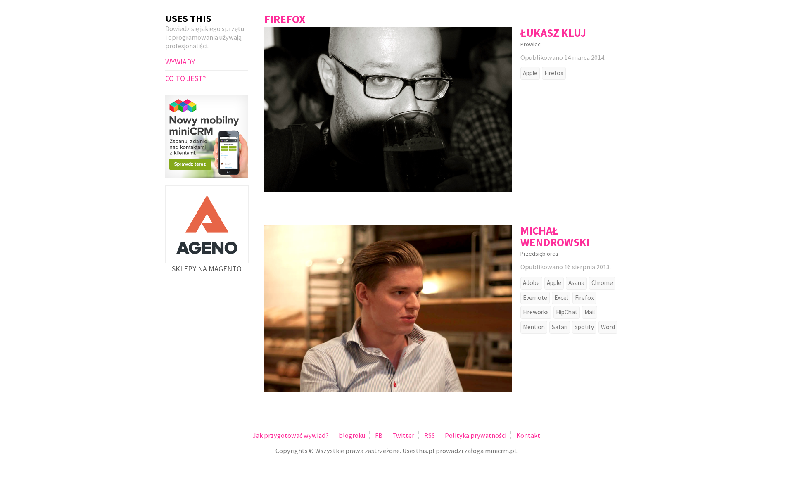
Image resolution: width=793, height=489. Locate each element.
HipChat (566, 312)
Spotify (584, 327)
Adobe (531, 283)
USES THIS (188, 18)
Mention (534, 327)
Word (608, 327)
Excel (561, 297)
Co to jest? (185, 78)
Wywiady (180, 61)
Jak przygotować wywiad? (291, 435)
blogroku (352, 435)
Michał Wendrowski (555, 236)
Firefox (553, 73)
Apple (530, 73)
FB (378, 435)
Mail (589, 312)
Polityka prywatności (475, 435)
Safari (559, 327)
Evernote (535, 297)
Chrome (602, 283)
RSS (429, 435)
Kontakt (528, 435)
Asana (576, 283)
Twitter (403, 435)
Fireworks (536, 312)
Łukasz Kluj (553, 33)
